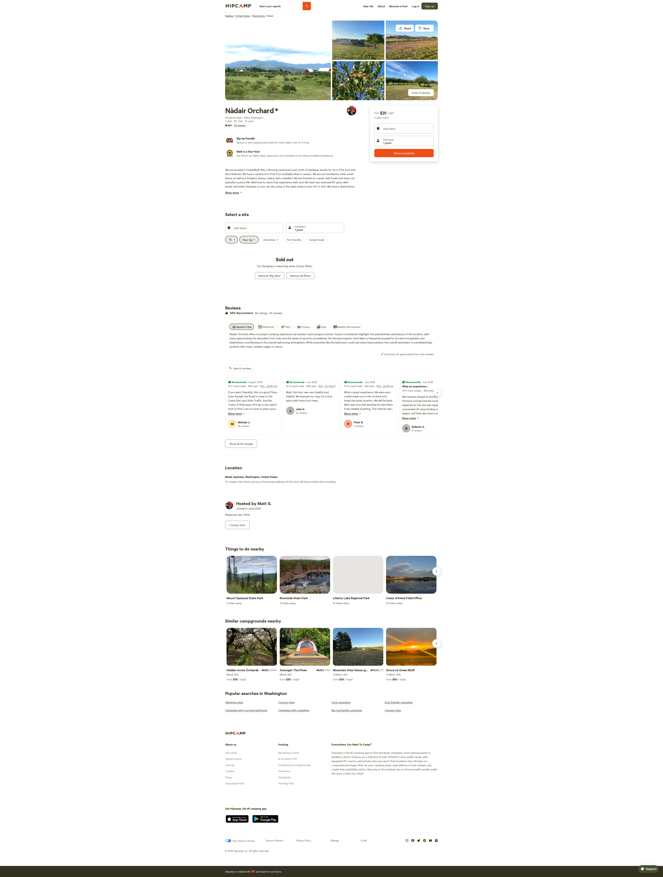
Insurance (284, 771)
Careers (229, 771)
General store (233, 759)
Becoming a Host (288, 753)
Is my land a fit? (287, 759)
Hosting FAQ (286, 783)
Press (228, 777)
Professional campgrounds (294, 765)
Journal (229, 765)
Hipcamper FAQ (234, 783)
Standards (284, 777)
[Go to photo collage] (278, 60)
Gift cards (231, 753)
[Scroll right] (436, 571)
